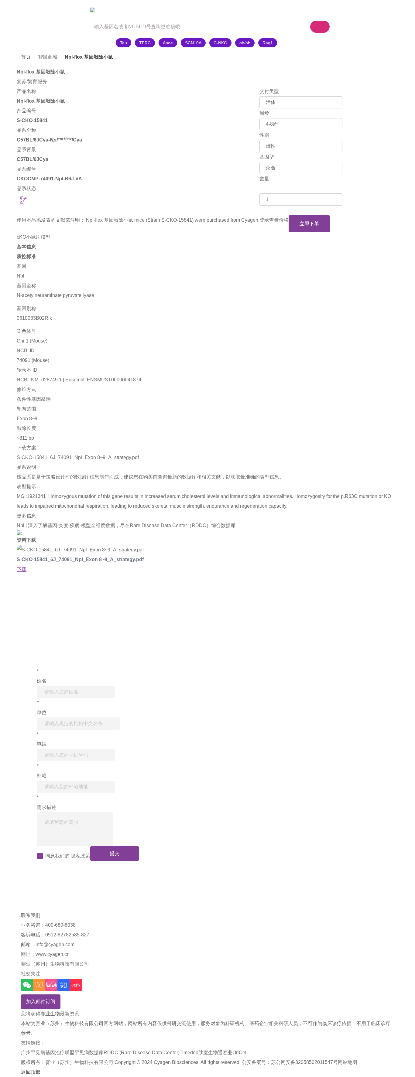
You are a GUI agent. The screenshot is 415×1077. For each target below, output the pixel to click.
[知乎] (63, 985)
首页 (26, 57)
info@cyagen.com (55, 944)
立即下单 (309, 223)
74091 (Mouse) (33, 360)
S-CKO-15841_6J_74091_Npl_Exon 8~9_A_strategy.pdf (78, 457)
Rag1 (267, 42)
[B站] (51, 985)
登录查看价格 (274, 220)
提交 (114, 853)
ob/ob (244, 42)
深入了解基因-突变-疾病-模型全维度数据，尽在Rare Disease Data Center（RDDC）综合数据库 (131, 525)
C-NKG (220, 42)
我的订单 (317, 9)
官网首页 (33, 9)
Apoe (168, 42)
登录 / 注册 (352, 9)
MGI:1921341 (31, 496)
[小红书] (76, 985)
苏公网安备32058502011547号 (304, 1062)
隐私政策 (80, 855)
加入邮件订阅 (40, 1001)
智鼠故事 (107, 9)
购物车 (278, 9)
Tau (123, 42)
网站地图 (347, 1062)
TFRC (145, 42)
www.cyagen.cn (53, 954)
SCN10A (193, 42)
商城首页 (70, 9)
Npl (20, 275)
